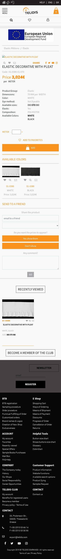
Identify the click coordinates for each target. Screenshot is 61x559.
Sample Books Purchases (13, 452)
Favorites (6, 442)
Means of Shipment (41, 410)
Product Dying (39, 480)
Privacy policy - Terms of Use (15, 505)
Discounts (37, 417)
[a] (11, 20)
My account (7, 438)
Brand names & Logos (12, 421)
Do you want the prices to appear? (30, 232)
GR (57, 2)
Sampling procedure (11, 407)
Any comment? (30, 252)
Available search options (44, 477)
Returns (36, 428)
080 (37, 104)
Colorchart (37, 449)
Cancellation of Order (42, 424)
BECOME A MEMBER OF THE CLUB (30, 353)
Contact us (38, 494)
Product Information (42, 470)
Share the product (30, 212)
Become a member (10, 501)
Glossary (37, 445)
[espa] (31, 34)
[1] (4, 2)
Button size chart (40, 438)
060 (29, 104)
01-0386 (10, 186)
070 (33, 104)
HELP (42, 2)
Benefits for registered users (15, 498)
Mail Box (6, 456)
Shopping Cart (39, 403)
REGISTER (30, 384)
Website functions (41, 473)
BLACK (31, 119)
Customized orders (11, 417)
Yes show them (30, 238)
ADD (33, 147)
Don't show (30, 245)
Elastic (26, 48)
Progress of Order (41, 421)
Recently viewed (9, 445)
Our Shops (7, 477)
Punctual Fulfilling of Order (14, 414)
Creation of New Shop (12, 424)
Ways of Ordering (41, 407)
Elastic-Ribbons (11, 48)
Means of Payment (41, 414)
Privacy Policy (36, 553)
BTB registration (9, 403)
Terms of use (24, 553)
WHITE (31, 115)
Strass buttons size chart (44, 442)
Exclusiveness (8, 428)
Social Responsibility (11, 480)
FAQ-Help (6, 459)
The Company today (11, 470)
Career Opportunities (11, 484)
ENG (50, 2)
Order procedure (9, 410)
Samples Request (41, 484)
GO (30, 274)
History (5, 473)
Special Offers (8, 449)
